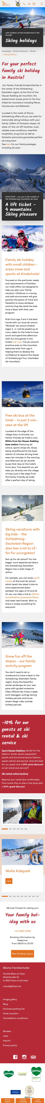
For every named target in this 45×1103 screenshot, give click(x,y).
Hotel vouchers (10, 1013)
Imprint (7, 1040)
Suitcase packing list (14, 1008)
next (9, 881)
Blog (5, 1004)
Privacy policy (10, 1045)
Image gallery (10, 999)
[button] (22, 811)
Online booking (23, 1101)
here (8, 144)
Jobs (5, 1036)
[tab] (5, 828)
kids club (17, 342)
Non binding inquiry (22, 953)
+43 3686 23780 (22, 931)
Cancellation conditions (15, 1018)
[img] (24, 4)
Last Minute (38, 1101)
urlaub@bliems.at (12, 986)
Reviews (7, 1031)
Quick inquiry (8, 1101)
